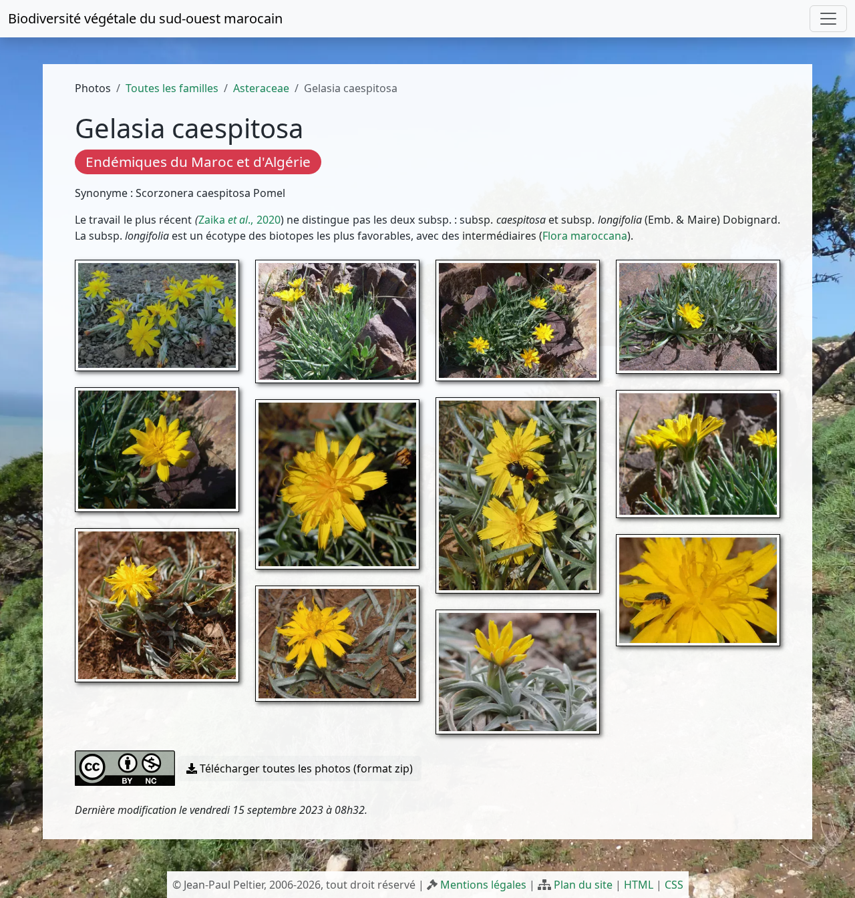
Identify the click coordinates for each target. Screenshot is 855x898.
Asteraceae (261, 88)
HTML (638, 884)
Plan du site (583, 884)
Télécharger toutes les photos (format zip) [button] (305, 768)
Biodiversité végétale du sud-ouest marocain (145, 18)
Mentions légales (483, 884)
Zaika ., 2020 (239, 219)
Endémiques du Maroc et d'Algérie (198, 161)
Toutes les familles (172, 88)
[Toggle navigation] (828, 18)
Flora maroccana (584, 235)
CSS (674, 884)
